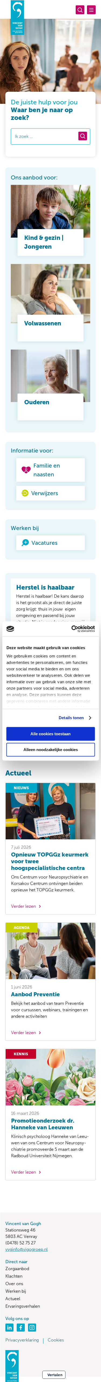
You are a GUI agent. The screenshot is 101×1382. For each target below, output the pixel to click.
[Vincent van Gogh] (17, 17)
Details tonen (71, 717)
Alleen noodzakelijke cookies (50, 749)
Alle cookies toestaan (50, 734)
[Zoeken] (80, 9)
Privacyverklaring (22, 1340)
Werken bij (15, 1291)
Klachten (13, 1276)
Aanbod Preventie (35, 994)
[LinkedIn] (9, 1328)
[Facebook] (21, 1328)
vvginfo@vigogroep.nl (26, 1249)
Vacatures (44, 542)
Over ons (14, 1283)
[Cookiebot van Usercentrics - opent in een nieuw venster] (72, 628)
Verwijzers (44, 493)
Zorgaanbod (17, 1268)
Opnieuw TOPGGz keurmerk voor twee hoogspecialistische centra (50, 861)
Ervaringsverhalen (22, 1306)
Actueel (12, 1298)
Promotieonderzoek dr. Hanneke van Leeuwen (42, 1124)
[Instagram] (32, 1328)
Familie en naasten (46, 470)
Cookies (56, 1340)
